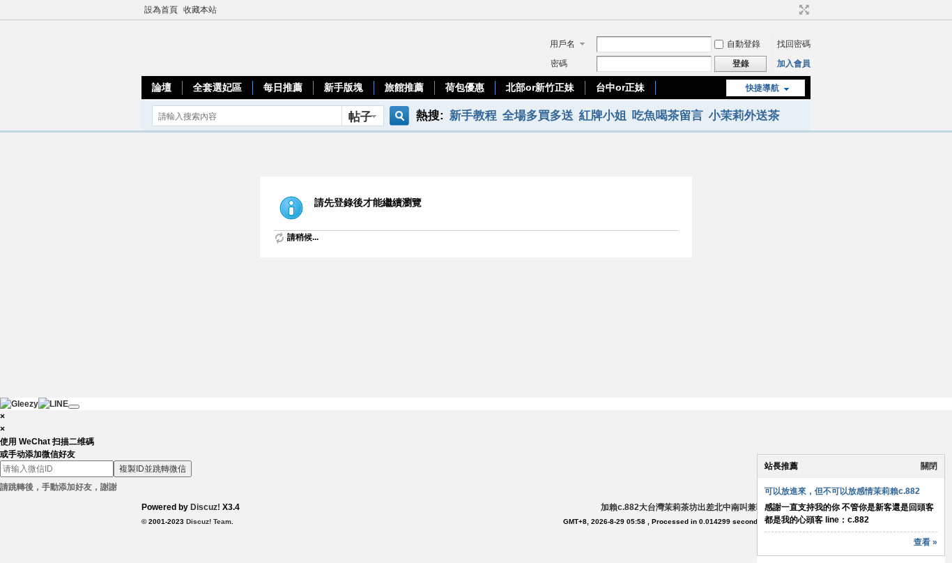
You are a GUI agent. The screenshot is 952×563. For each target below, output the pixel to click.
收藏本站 (200, 10)
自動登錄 (743, 44)
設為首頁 (161, 10)
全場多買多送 (538, 115)
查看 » (925, 542)
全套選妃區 (217, 87)
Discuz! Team (208, 521)
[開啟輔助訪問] (791, 9)
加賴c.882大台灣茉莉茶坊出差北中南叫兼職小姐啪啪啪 (703, 507)
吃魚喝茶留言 (667, 115)
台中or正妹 (620, 87)
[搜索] (397, 116)
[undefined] (73, 407)
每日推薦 (282, 87)
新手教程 (473, 115)
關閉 (929, 466)
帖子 (360, 116)
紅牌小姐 (603, 115)
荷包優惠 (464, 87)
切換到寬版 (802, 9)
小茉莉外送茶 (744, 115)
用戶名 (562, 44)
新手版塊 (343, 87)
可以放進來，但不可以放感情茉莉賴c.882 (842, 491)
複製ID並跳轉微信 (152, 469)
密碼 (559, 63)
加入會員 (794, 63)
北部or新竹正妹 (540, 87)
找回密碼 (794, 44)
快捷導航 (762, 88)
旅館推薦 (404, 87)
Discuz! (205, 507)
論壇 (161, 87)
